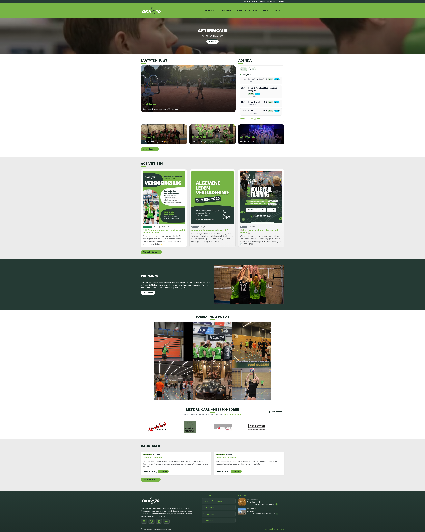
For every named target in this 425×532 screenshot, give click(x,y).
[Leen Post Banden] (254, 427)
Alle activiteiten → (151, 252)
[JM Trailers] (221, 427)
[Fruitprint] (188, 427)
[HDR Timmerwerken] (155, 427)
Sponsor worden (275, 412)
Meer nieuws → (150, 149)
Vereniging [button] (210, 10)
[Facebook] (144, 521)
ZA (251, 69)
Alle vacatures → (151, 479)
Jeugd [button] (237, 10)
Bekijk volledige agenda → (251, 118)
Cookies (272, 529)
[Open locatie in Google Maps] (276, 504)
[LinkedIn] (159, 521)
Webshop (281, 1)
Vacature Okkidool (226, 457)
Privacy (265, 529)
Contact (278, 10)
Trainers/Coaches (152, 457)
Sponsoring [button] (251, 10)
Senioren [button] (225, 10)
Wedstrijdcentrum (250, 1)
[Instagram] (151, 521)
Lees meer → (149, 471)
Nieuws (266, 10)
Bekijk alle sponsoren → (232, 414)
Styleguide (280, 529)
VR (243, 69)
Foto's (262, 1)
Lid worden (271, 1)
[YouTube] (166, 521)
